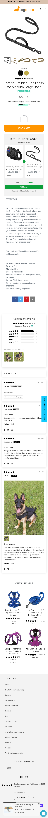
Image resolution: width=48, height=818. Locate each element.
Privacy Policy (10, 700)
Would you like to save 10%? (44, 409)
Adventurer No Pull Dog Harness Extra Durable (13, 612)
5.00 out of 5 (30, 324)
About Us (8, 742)
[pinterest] (26, 299)
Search (7, 684)
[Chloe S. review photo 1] (24, 507)
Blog (6, 716)
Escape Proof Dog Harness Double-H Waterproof (13, 651)
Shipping (8, 695)
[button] (2, 8)
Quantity (24, 115)
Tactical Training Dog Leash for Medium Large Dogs (34, 166)
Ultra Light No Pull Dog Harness (35, 650)
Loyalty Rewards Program (14, 732)
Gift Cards (8, 727)
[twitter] (20, 299)
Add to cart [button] (24, 187)
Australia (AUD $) (23, 797)
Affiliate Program (11, 737)
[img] (9, 383)
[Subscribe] (40, 768)
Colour (24, 69)
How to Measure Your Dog (14, 690)
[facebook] (15, 299)
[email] (32, 299)
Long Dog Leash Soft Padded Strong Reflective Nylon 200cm (35, 613)
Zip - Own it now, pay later (14, 753)
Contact (7, 748)
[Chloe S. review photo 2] (6, 538)
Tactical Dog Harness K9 (29, 251)
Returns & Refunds (12, 706)
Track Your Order (11, 721)
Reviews (8, 711)
